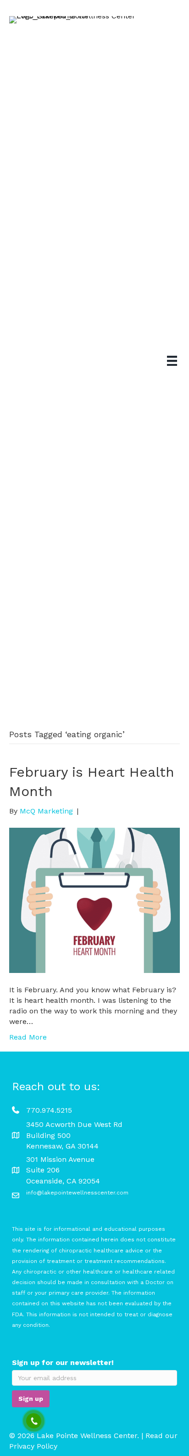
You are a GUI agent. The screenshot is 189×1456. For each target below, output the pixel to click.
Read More (28, 1037)
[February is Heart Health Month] (94, 899)
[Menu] (172, 360)
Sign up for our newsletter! (63, 1362)
